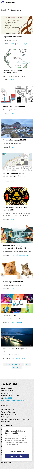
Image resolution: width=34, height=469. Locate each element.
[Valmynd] (32, 2)
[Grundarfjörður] (8, 2)
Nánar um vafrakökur (10, 447)
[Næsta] (20, 367)
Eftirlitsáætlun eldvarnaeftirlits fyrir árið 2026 (15, 209)
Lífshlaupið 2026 (9, 315)
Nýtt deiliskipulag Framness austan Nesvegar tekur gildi (14, 175)
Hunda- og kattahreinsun (13, 282)
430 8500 (8, 398)
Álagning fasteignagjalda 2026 (15, 140)
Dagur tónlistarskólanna (12, 37)
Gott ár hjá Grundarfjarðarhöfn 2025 (15, 350)
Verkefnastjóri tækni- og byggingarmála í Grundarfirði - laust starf (15, 247)
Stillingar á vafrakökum (17, 451)
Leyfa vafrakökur (16, 456)
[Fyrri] (4, 364)
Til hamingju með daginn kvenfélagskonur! (12, 71)
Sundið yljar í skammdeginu (14, 106)
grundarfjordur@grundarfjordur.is (12, 401)
